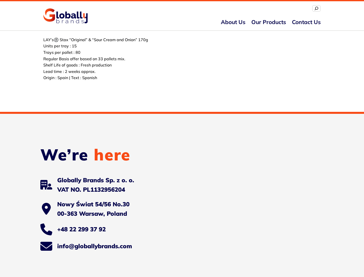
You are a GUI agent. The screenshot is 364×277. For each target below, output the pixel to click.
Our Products (268, 22)
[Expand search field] (316, 8)
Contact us (306, 22)
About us (233, 22)
